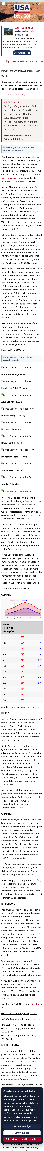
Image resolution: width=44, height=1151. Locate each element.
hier (37, 88)
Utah (3, 913)
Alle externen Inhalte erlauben (22, 1139)
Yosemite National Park (12, 181)
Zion (25, 177)
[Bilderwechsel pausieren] (40, 18)
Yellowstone (16, 177)
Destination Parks (30, 707)
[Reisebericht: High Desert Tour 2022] (32, 61)
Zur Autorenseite (22, 52)
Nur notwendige (22, 1126)
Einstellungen (22, 1133)
